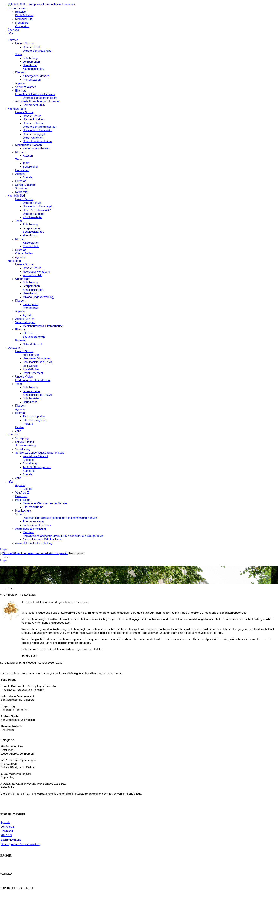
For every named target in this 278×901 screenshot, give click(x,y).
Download (21, 496)
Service (20, 514)
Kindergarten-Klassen (36, 76)
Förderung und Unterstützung (33, 380)
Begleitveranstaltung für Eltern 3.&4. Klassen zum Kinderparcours (63, 535)
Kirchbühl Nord (24, 15)
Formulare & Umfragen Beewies (35, 94)
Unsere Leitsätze (33, 123)
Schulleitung (30, 58)
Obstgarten (22, 26)
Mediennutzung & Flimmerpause (43, 325)
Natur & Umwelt (32, 344)
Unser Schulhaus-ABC (37, 210)
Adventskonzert (25, 318)
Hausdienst (30, 65)
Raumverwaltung (33, 521)
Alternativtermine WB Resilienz (42, 539)
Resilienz (28, 532)
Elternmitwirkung (33, 506)
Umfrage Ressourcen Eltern (40, 97)
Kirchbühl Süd (23, 18)
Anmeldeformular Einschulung (33, 543)
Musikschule (23, 510)
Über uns (13, 29)
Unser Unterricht (33, 137)
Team (18, 54)
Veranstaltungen (25, 322)
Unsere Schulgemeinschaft (39, 126)
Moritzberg (21, 22)
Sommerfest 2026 (34, 105)
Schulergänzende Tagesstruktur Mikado (39, 452)
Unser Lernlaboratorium (37, 141)
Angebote (28, 459)
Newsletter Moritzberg (36, 271)
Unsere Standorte (33, 119)
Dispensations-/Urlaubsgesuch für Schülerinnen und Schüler (60, 517)
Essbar (19, 427)
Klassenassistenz (34, 68)
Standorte (29, 470)
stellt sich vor (31, 354)
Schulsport (21, 188)
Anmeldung (30, 463)
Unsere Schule (24, 43)
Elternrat (20, 90)
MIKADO (6, 835)
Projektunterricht (33, 373)
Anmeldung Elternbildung (30, 528)
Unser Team (22, 278)
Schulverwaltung (25, 445)
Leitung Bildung (24, 441)
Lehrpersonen (31, 61)
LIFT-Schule (30, 365)
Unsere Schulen (17, 8)
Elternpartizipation (34, 416)
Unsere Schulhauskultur (37, 50)
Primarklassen (32, 79)
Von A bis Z (22, 492)
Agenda (20, 83)
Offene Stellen (24, 253)
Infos (11, 33)
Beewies (20, 11)
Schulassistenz (32, 398)
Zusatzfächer (31, 369)
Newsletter (21, 192)
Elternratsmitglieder (35, 420)
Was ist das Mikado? (35, 456)
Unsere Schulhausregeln (38, 206)
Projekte (20, 340)
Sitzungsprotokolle (34, 336)
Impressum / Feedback (37, 525)
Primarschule (31, 246)
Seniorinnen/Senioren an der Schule (45, 503)
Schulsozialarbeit (25, 87)
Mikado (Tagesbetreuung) (38, 297)
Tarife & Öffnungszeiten (37, 467)
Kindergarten (30, 242)
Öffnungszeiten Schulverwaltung (20, 844)
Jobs (18, 430)
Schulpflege (22, 438)
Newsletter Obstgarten (36, 358)
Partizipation (22, 499)
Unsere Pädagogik (34, 134)
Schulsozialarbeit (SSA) (37, 362)
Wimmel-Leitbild (32, 275)
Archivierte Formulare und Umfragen (37, 101)
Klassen (20, 72)
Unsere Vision (24, 376)
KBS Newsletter (32, 217)
